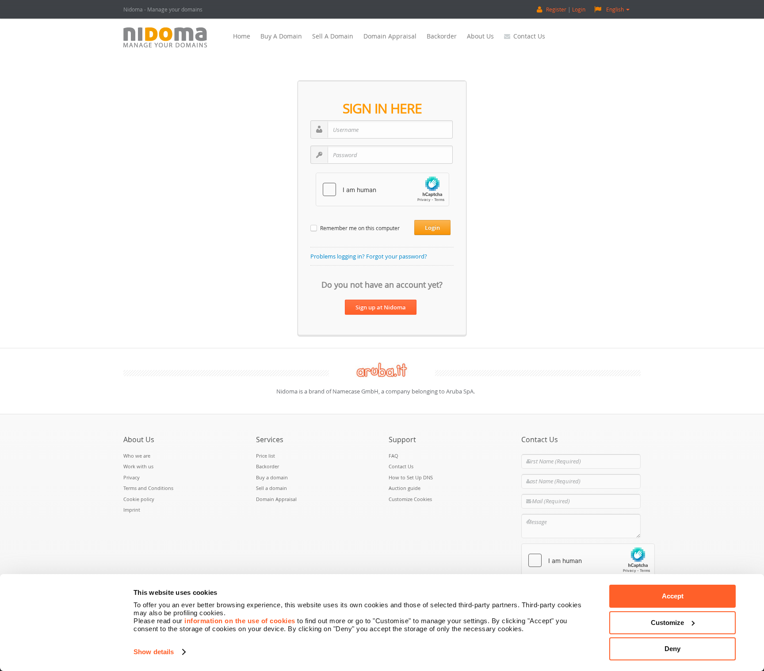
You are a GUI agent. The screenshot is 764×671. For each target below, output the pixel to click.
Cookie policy (138, 499)
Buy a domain (281, 36)
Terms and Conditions (148, 488)
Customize (667, 622)
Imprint (131, 509)
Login (578, 9)
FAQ (393, 455)
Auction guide (404, 488)
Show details (154, 652)
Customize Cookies (410, 499)
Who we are (136, 455)
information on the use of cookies (239, 621)
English (615, 9)
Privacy (131, 477)
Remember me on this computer (360, 228)
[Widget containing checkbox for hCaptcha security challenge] (382, 189)
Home (241, 36)
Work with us (138, 466)
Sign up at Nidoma (380, 307)
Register (556, 9)
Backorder (442, 36)
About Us (480, 36)
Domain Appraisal (389, 36)
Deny (672, 648)
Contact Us (529, 36)
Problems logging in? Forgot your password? (368, 256)
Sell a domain (332, 36)
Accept (673, 596)
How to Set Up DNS (411, 477)
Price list (265, 455)
